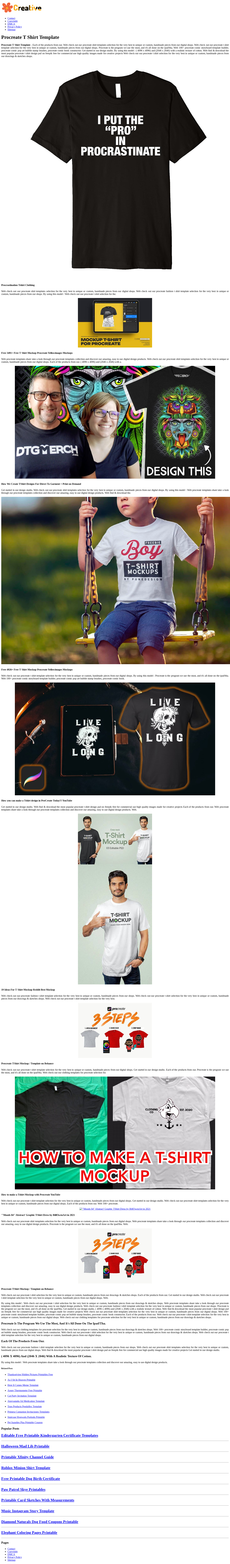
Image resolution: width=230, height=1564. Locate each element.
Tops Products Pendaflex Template (25, 1406)
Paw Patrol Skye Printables (23, 1489)
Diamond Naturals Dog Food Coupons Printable (39, 1522)
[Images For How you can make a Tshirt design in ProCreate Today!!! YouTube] (115, 739)
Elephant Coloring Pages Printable (29, 1532)
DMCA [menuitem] (11, 24)
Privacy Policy (15, 1557)
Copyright (13, 1551)
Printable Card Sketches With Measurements (37, 1500)
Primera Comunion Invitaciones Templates (28, 1411)
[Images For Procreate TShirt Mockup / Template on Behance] (115, 1031)
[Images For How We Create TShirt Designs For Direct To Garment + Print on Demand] (115, 422)
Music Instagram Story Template (27, 1511)
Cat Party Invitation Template (22, 1395)
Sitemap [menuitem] (11, 29)
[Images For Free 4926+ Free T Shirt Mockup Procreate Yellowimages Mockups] (115, 581)
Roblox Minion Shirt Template (25, 1468)
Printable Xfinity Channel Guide (27, 1457)
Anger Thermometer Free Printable (25, 1390)
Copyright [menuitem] (13, 21)
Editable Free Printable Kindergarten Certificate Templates (49, 1435)
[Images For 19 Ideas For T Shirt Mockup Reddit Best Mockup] (115, 899)
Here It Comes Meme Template (23, 1385)
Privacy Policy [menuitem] (15, 26)
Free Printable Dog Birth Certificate (30, 1479)
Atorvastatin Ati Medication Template (26, 1401)
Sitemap (11, 1560)
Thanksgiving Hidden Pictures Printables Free (30, 1374)
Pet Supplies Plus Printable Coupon (25, 1422)
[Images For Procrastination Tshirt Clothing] (115, 170)
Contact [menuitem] (11, 18)
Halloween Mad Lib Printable (25, 1446)
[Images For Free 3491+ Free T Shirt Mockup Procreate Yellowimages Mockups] (115, 323)
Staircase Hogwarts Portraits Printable (26, 1417)
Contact (11, 1548)
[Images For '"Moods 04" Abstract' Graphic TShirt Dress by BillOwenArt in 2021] (115, 1209)
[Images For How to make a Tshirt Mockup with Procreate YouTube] (115, 1133)
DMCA (11, 1554)
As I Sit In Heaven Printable (21, 1379)
